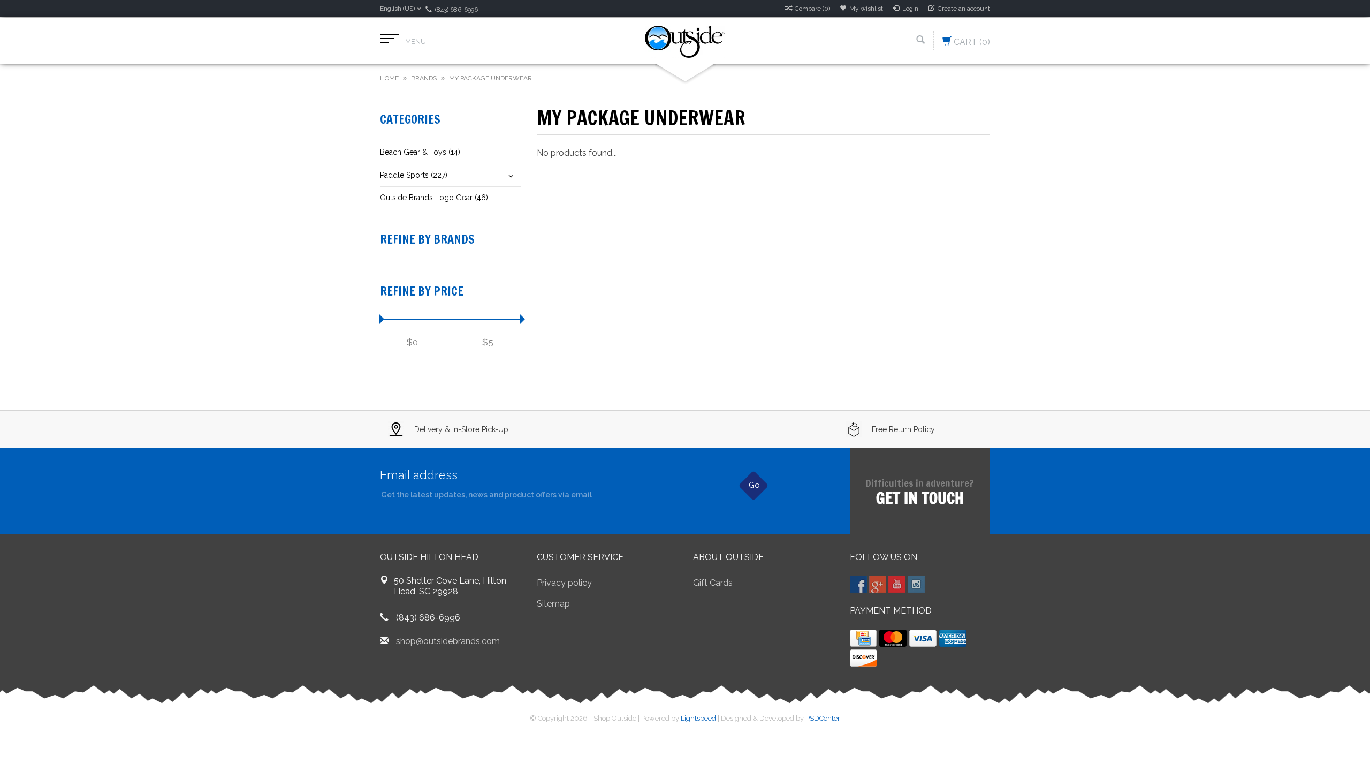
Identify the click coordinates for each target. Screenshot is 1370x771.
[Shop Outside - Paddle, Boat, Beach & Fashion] (685, 41)
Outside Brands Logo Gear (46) (434, 197)
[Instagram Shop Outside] (916, 584)
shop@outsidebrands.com (448, 641)
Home (389, 78)
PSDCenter (822, 718)
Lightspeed (698, 718)
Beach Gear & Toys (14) (420, 152)
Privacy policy (564, 583)
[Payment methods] (863, 638)
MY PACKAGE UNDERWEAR (490, 78)
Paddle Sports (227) (413, 175)
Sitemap (553, 604)
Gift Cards (713, 583)
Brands (424, 78)
